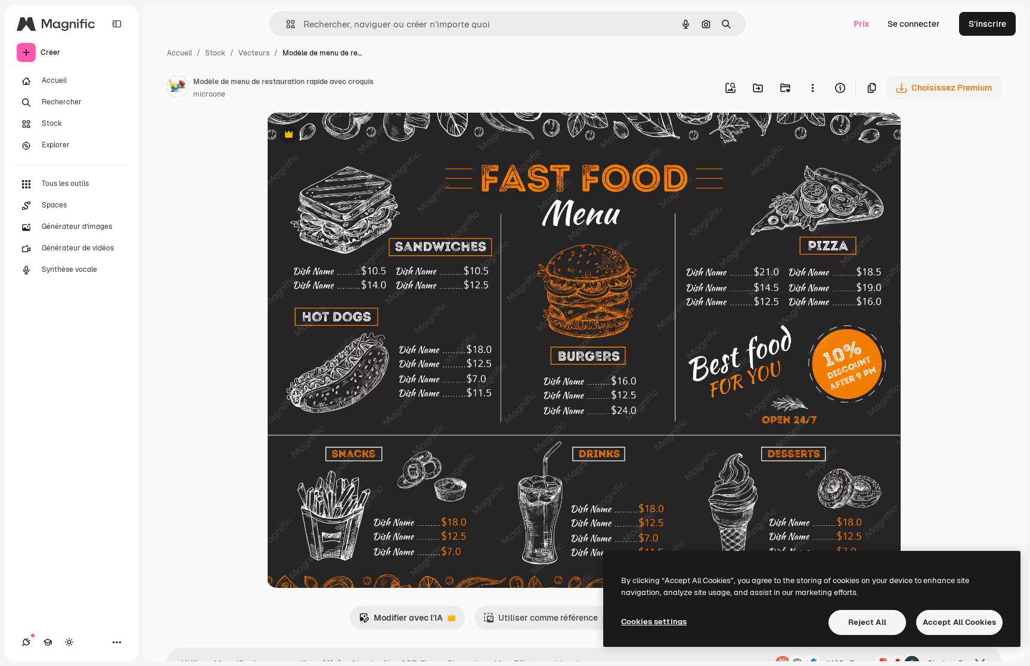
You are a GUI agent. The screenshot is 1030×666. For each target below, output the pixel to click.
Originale (346, 135)
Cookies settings (654, 622)
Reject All (867, 622)
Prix (862, 23)
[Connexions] (26, 642)
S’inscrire (987, 23)
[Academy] (47, 642)
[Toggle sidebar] (116, 23)
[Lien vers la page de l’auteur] (177, 88)
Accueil (179, 53)
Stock (215, 53)
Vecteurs (253, 53)
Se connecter (914, 23)
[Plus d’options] (812, 88)
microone (209, 94)
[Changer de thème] (69, 642)
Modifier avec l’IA (401, 621)
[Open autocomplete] (285, 24)
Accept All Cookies (959, 622)
